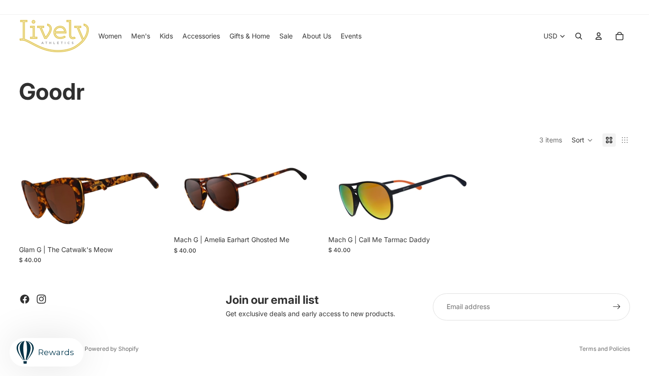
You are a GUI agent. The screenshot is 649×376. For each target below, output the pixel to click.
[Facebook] (24, 299)
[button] (582, 140)
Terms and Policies (604, 348)
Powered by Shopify (112, 348)
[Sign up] (617, 307)
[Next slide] (152, 199)
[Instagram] (41, 299)
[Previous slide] (33, 199)
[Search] (578, 36)
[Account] (598, 36)
